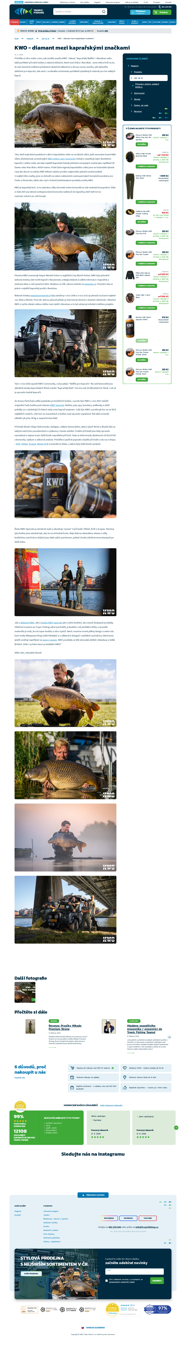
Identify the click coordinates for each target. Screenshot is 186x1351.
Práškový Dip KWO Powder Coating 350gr (143, 213)
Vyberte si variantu (146, 166)
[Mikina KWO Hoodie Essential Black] (131, 157)
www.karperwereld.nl (40, 295)
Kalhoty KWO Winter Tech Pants (143, 177)
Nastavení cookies (50, 1230)
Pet (150, 22)
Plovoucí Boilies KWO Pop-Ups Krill (144, 232)
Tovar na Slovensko (95, 1327)
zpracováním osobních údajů (122, 1281)
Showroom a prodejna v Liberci (31, 2)
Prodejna (156, 2)
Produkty (138, 71)
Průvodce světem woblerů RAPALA (147, 85)
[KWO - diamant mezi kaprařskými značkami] (25, 992)
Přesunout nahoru (95, 1195)
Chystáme (156, 22)
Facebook (128, 1218)
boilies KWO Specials (51, 622)
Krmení (61, 22)
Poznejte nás (20, 1077)
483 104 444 (115, 1227)
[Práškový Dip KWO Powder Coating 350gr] (131, 214)
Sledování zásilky (50, 1222)
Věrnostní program (113, 2)
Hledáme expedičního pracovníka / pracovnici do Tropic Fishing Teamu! (144, 1029)
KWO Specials (57, 405)
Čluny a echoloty (134, 22)
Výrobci (46, 1215)
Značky (173, 22)
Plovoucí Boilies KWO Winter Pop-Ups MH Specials (144, 137)
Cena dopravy (48, 1234)
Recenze (138, 111)
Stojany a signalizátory (98, 22)
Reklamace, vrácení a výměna (55, 1219)
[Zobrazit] (69, 1047)
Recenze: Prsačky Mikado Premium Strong (65, 1027)
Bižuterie (84, 22)
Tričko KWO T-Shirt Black (143, 296)
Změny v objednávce (51, 1241)
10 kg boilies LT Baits (47, 30)
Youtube (148, 1218)
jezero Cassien (50, 639)
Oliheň (24, 443)
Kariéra (46, 1226)
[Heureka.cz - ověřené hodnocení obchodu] (20, 1106)
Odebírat (157, 1280)
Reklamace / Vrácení (67, 2)
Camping (54, 22)
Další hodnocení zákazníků (111, 1105)
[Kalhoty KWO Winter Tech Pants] (131, 186)
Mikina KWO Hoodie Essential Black (143, 154)
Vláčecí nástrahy (72, 22)
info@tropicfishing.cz (147, 1227)
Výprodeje (14, 22)
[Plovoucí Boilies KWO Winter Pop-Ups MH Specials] (131, 137)
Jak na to (45, 38)
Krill (18, 443)
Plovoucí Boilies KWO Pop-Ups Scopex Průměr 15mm (144, 371)
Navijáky (46, 22)
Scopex (32, 443)
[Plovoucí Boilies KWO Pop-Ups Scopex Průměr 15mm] (131, 372)
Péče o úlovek (122, 22)
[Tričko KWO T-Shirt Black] (131, 299)
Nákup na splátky (131, 2)
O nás (146, 2)
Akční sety (31, 22)
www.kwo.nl (90, 284)
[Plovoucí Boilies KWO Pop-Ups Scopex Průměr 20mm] (131, 353)
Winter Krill (42, 443)
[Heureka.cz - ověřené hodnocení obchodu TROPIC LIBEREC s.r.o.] (123, 1309)
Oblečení (111, 22)
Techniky (165, 22)
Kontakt (168, 2)
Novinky (23, 22)
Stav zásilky (84, 2)
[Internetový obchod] (29, 11)
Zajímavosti (139, 93)
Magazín (97, 2)
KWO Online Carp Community (62, 158)
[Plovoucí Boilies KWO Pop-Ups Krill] (131, 235)
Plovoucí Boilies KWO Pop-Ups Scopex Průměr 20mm (144, 352)
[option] (54, 1037)
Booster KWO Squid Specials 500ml (143, 318)
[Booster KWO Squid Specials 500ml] (131, 327)
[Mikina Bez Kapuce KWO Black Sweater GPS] (131, 277)
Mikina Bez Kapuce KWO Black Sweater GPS (143, 275)
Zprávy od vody (141, 105)
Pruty (39, 22)
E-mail (109, 1270)
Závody (137, 99)
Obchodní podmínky (51, 1237)
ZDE (106, 30)
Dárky (145, 22)
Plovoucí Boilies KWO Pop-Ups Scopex (144, 253)
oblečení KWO (27, 622)
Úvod (16, 38)
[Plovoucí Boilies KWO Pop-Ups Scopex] (131, 256)
